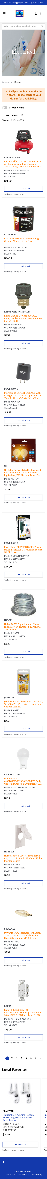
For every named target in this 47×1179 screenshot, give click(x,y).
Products (5, 82)
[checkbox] (4, 107)
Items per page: (10, 115)
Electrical (17, 82)
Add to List (26, 189)
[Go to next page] (40, 1058)
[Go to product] (23, 142)
